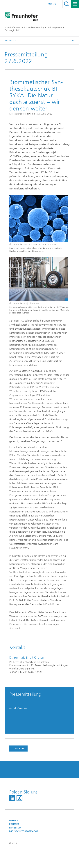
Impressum (15, 828)
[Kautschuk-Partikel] (36, 218)
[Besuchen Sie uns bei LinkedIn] (12, 798)
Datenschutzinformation (24, 831)
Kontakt (14, 824)
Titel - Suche (66, 4)
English (53, 4)
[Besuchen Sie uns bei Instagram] (19, 798)
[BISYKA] (36, 279)
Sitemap (13, 821)
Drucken (18, 748)
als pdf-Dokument (19, 708)
